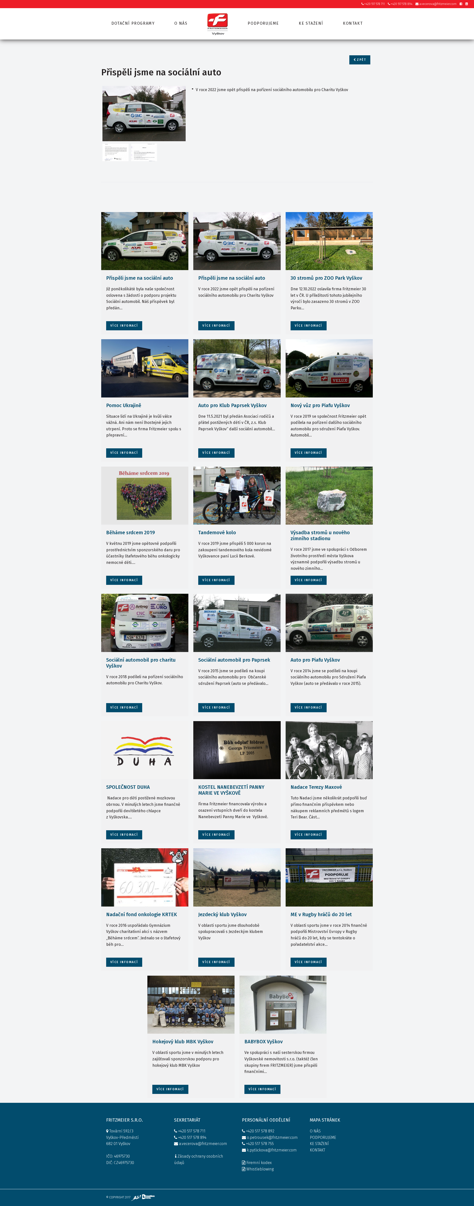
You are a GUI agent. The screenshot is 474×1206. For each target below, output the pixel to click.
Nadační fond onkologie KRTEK (141, 914)
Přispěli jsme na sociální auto (139, 278)
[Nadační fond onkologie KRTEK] (144, 877)
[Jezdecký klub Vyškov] (236, 877)
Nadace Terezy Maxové (316, 787)
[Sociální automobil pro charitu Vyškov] (144, 623)
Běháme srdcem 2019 (130, 532)
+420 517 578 (256, 1131)
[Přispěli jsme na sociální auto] (144, 113)
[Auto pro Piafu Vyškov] (329, 623)
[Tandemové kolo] (236, 496)
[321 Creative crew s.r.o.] (143, 1197)
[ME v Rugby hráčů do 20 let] (329, 877)
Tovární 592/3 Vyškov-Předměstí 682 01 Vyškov (122, 1137)
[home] (217, 24)
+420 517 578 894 (401, 4)
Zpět (361, 59)
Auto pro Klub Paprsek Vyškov (232, 405)
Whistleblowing (260, 1169)
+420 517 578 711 (374, 4)
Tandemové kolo (217, 532)
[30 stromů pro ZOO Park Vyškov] (329, 241)
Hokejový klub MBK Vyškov (182, 1042)
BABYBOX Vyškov (263, 1042)
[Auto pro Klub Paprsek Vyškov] (236, 368)
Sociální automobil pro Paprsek (234, 660)
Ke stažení (311, 23)
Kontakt (353, 23)
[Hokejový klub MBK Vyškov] (191, 1005)
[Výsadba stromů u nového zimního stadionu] (329, 496)
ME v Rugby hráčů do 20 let (321, 914)
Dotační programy (133, 23)
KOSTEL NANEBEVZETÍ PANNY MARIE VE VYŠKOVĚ (231, 790)
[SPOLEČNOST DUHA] (144, 750)
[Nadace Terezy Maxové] (329, 750)
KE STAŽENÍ (319, 1143)
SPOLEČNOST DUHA (128, 787)
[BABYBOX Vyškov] (283, 1005)
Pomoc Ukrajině (123, 405)
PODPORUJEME (323, 1137)
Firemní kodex (259, 1162)
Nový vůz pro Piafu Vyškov (320, 405)
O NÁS (315, 1131)
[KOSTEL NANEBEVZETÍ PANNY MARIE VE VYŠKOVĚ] (236, 750)
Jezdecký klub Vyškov (222, 914)
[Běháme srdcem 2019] (144, 496)
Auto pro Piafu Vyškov (315, 660)
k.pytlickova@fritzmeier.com (272, 1150)
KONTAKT (317, 1150)
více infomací (124, 325)
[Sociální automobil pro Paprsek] (236, 623)
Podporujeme (263, 23)
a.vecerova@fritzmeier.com (437, 4)
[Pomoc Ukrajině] (144, 368)
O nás (180, 23)
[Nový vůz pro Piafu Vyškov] (329, 368)
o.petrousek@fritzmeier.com (272, 1137)
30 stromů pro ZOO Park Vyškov (326, 278)
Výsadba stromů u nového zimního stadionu (320, 535)
